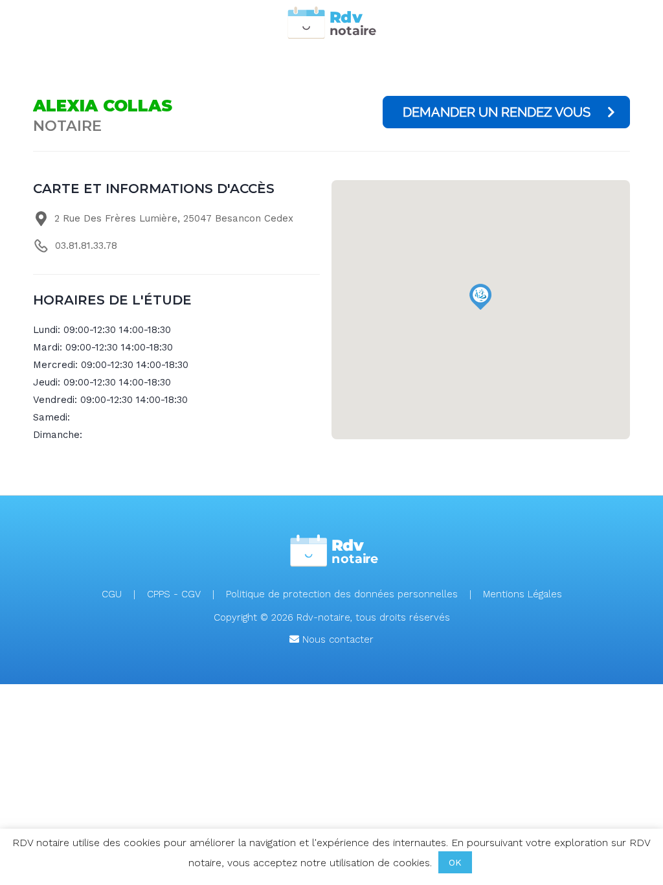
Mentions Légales (522, 594)
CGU (112, 594)
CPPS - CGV (174, 594)
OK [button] (455, 862)
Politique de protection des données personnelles (342, 594)
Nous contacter (336, 639)
